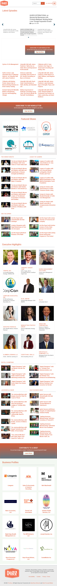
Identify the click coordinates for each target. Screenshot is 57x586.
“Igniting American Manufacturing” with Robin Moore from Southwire (47, 425)
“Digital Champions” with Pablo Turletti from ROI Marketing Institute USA (18, 375)
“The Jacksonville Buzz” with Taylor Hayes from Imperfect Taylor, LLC (18, 436)
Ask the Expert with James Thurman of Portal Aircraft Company (47, 219)
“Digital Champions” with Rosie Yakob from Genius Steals (18, 383)
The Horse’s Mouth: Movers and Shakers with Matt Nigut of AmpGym (19, 179)
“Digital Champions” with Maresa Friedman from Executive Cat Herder (46, 383)
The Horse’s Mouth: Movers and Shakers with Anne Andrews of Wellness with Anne (19, 205)
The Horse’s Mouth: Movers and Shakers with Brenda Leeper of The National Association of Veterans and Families (19, 196)
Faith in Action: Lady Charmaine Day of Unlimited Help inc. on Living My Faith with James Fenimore (10, 75)
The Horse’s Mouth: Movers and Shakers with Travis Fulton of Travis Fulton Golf (19, 162)
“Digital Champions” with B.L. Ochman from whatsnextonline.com (46, 368)
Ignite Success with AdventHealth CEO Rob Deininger (46, 396)
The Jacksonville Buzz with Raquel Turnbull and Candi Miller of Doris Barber (19, 429)
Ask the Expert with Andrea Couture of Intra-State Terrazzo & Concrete (47, 227)
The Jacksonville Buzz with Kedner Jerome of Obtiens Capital (19, 421)
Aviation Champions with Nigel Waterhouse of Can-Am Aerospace (18, 227)
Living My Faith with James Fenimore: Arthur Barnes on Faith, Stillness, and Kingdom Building (46, 75)
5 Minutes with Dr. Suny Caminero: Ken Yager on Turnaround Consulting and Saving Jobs (45, 66)
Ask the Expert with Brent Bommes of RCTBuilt (18, 233)
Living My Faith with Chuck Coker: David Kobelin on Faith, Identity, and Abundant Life (28, 84)
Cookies (39, 576)
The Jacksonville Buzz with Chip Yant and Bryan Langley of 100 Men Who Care (19, 404)
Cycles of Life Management (10, 64)
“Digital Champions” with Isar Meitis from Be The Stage (18, 368)
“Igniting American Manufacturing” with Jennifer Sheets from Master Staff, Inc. (46, 433)
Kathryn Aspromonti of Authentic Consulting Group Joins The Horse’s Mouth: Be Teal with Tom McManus (28, 92)
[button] (54, 3)
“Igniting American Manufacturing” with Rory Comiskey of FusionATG (47, 418)
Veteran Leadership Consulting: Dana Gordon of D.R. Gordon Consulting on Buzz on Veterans (28, 75)
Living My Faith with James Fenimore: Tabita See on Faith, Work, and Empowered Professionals (28, 66)
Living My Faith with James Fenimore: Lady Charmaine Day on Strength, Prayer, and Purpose (46, 84)
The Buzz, (10, 583)
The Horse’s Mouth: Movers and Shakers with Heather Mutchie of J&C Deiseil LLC (19, 186)
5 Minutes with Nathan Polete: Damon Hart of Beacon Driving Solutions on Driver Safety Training (10, 84)
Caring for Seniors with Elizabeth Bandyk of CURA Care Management (47, 195)
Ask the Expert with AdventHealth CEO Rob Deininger (17, 219)
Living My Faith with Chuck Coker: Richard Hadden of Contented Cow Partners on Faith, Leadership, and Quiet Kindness (46, 93)
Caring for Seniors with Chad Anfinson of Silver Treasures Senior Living (46, 188)
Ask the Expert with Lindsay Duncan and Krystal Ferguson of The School (47, 234)
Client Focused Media (48, 583)
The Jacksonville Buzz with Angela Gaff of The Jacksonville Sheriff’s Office (19, 413)
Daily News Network (35, 583)
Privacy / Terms (46, 576)
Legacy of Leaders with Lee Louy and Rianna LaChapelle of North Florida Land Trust (46, 171)
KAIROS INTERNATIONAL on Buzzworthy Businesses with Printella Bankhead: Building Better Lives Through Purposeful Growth (41, 18)
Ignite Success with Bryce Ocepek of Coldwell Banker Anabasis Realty (47, 410)
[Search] (43, 3)
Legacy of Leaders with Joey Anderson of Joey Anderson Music (46, 162)
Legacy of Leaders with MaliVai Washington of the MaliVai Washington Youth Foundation (47, 180)
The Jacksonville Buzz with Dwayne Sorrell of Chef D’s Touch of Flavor (19, 396)
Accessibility (32, 576)
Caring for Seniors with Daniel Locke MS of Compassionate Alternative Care (47, 204)
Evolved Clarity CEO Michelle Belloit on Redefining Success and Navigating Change (10, 92)
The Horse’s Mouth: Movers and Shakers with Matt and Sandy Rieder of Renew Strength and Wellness (19, 171)
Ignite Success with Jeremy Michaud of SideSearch (45, 403)
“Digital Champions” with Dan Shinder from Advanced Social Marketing (47, 375)
